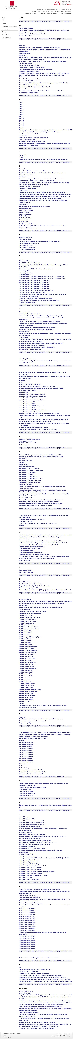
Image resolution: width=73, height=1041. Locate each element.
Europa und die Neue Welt (27, 247)
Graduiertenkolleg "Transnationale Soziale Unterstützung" (37, 347)
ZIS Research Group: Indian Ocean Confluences (34, 973)
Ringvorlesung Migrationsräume (29, 723)
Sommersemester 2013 (26, 750)
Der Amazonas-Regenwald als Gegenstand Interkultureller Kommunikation (42, 179)
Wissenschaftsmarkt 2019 (27, 948)
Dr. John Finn (23, 216)
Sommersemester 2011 (26, 746)
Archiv (21, 77)
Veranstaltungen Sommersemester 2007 (31, 820)
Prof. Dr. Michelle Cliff (26, 672)
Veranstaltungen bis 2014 (27, 819)
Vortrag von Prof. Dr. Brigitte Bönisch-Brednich (33, 865)
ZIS (39, 11)
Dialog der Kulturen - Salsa (27, 188)
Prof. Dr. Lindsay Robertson (27, 662)
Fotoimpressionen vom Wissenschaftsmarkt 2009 (34, 282)
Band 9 (21, 116)
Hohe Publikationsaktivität (27, 362)
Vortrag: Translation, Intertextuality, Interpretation (34, 844)
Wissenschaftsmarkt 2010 (27, 940)
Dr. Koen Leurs (23, 220)
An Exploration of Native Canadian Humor (32, 67)
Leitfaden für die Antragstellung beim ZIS (31, 519)
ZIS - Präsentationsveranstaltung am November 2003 (35, 969)
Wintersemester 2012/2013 (27, 916)
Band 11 (21, 120)
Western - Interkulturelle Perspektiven (30, 903)
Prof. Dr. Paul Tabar (25, 680)
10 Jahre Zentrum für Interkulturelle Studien (32, 34)
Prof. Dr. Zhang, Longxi (26, 697)
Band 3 (21, 106)
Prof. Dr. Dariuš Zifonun (26, 631)
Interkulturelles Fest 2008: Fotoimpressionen (33, 406)
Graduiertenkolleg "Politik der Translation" (32, 345)
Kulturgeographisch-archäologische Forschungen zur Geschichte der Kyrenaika (44, 494)
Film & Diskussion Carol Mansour (29, 263)
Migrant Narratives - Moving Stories (30, 548)
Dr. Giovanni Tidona (25, 214)
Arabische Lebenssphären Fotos (29, 71)
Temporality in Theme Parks (27, 785)
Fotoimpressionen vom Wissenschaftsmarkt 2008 (34, 280)
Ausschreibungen (66, 14)
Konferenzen (23, 458)
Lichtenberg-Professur (26, 521)
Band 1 (21, 102)
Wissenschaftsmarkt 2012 (27, 944)
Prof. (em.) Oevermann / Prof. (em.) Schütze (32, 611)
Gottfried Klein (23, 337)
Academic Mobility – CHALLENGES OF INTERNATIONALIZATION (39, 47)
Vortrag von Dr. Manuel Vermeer (29, 860)
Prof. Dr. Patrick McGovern (27, 676)
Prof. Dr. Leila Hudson (26, 656)
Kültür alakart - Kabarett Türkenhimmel (31, 470)
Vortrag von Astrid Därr (26, 854)
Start (34, 11)
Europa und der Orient (26, 245)
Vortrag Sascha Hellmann (27, 846)
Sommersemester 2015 (26, 754)
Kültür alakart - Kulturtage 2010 (28, 476)
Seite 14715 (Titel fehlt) (26, 991)
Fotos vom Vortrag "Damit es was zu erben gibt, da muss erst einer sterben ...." (43, 294)
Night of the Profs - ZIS (26, 572)
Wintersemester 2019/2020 (27, 930)
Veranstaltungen (30, 14)
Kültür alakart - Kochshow (27, 472)
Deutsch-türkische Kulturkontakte (29, 186)
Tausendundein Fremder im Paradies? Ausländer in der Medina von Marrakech (43, 783)
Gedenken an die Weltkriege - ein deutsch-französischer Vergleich (39, 321)
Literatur (45, 11)
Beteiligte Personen (25, 135)
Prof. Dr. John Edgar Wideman (28, 650)
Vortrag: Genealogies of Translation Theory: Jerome (35, 840)
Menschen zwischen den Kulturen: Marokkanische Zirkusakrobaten (40, 544)
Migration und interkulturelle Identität (30, 552)
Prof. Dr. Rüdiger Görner (26, 685)
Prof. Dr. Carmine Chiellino (27, 619)
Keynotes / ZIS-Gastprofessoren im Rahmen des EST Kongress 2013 (40, 455)
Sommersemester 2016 (26, 756)
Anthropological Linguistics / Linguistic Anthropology (35, 69)
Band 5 (21, 110)
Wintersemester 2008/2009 (27, 909)
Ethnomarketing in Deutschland (29, 243)
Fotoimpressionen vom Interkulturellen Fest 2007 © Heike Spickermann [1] (42, 276)
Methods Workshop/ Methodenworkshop (31, 546)
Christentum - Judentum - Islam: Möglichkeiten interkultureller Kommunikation (43, 159)
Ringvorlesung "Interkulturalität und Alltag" (32, 721)
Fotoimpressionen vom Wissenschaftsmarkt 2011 (34, 286)
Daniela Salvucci (24, 169)
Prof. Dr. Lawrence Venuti (27, 654)
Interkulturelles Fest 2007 (27, 402)
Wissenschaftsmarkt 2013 (27, 946)
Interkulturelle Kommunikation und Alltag (32, 400)
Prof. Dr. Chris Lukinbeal (26, 623)
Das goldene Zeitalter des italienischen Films (33, 171)
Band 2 (21, 104)
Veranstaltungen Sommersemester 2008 (31, 822)
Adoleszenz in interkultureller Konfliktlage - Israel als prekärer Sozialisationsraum (44, 49)
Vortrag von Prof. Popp (26, 877)
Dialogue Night (23, 190)
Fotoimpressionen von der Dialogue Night (32, 292)
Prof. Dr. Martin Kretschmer (27, 668)
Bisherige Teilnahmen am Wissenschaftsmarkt (33, 137)
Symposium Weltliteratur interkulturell (31, 774)
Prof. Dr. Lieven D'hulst (26, 660)
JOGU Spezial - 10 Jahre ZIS (27, 443)
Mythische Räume (24, 560)
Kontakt (63, 9)
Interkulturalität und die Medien (28, 398)
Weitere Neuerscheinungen (27, 895)
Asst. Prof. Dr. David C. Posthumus (30, 81)
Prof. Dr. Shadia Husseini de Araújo (30, 689)
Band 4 (21, 108)
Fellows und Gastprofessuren (61, 11)
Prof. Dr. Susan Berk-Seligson (28, 691)
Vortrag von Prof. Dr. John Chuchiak (30, 867)
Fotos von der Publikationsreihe (29, 296)
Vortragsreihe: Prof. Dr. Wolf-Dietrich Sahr (32, 848)
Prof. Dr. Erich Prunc (25, 635)
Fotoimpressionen (24, 274)
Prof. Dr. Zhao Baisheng (26, 699)
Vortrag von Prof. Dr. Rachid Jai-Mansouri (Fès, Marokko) (37, 871)
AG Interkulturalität (25, 53)
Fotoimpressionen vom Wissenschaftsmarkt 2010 (34, 284)
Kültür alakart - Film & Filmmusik (29, 468)
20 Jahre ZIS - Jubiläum (26, 36)
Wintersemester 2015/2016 (27, 922)
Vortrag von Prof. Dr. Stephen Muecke (30, 873)
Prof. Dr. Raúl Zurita (25, 682)
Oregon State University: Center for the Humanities (35, 586)
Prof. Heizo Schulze (25, 701)
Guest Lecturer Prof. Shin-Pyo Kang (30, 349)
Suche (45, 9)
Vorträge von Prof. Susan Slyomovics (30, 838)
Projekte (42, 14)
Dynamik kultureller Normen (27, 228)
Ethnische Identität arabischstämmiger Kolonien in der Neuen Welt (39, 241)
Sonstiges (66, 21)
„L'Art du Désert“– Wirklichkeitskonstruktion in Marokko (36, 1028)
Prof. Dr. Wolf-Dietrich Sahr (27, 695)
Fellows (21, 259)
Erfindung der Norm (25, 239)
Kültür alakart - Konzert (26, 474)
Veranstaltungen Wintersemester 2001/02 (31, 824)
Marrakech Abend (24, 539)
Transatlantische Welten (26, 791)
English (69, 9)
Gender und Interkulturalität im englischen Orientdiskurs (36, 329)
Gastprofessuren (24, 312)
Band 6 (21, 112)
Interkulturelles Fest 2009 (27, 408)
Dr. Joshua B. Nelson (25, 218)
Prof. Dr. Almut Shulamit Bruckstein (30, 613)
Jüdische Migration (25, 445)
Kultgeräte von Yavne (25, 484)
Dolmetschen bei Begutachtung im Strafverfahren (34, 206)
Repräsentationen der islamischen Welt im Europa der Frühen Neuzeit (40, 719)
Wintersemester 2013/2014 (27, 918)
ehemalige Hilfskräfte (25, 237)
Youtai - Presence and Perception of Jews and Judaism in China (39, 958)
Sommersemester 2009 (26, 742)
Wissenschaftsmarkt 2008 (27, 936)
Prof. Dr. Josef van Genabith (27, 652)
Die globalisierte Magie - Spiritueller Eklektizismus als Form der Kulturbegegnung (44, 196)
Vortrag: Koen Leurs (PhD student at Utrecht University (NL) (37, 842)
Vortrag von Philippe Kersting (28, 862)
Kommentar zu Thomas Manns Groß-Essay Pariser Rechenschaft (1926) (41, 456)
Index (50, 9)
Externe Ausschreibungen (27, 249)
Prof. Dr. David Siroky (25, 633)
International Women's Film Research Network (33, 427)
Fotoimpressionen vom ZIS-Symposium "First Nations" (36, 290)
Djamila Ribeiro (23, 204)
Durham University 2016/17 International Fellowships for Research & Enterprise (43, 226)
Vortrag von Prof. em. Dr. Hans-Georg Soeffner (33, 875)
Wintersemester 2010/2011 (27, 913)
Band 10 (21, 118)
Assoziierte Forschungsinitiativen (29, 79)
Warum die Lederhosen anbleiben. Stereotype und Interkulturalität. (39, 889)
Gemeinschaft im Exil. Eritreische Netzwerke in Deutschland (37, 327)
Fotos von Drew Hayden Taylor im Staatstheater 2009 (35, 298)
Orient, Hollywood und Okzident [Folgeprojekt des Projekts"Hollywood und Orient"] (45, 590)
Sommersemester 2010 (26, 744)
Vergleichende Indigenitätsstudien (29, 826)
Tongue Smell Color (25, 789)
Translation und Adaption (27, 793)
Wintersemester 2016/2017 (27, 924)
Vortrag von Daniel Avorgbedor (28, 856)
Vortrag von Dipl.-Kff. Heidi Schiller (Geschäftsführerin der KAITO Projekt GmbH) (44, 858)
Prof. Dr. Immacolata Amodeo (28, 646)
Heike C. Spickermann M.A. (27, 359)
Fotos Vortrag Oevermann (27, 302)
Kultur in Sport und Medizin (27, 496)
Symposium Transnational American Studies (32, 772)
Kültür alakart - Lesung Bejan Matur (30, 480)
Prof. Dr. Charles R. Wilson (27, 621)
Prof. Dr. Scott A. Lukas (26, 687)
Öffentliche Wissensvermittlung (29, 582)
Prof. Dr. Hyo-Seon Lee (26, 642)
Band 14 (21, 128)
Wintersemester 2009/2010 (27, 911)
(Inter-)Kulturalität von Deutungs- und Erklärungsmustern (37, 1022)
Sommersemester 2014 (26, 752)
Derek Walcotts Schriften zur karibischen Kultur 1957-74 (36, 180)
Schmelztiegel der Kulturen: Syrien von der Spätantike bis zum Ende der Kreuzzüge (45, 732)
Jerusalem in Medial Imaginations (29, 439)
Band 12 (21, 122)
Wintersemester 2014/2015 (27, 920)
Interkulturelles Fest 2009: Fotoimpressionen (33, 410)
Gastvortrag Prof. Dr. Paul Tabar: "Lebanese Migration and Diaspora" (40, 316)
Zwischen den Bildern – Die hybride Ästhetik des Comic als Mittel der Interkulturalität (45, 981)
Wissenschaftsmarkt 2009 (27, 938)
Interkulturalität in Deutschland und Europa (32, 396)
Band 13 (21, 124)
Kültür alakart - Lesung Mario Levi (29, 482)
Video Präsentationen (25, 832)
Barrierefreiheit (55, 1036)
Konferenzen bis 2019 (25, 460)
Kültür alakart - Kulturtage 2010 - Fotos (31, 478)
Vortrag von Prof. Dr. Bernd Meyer (29, 864)
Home (39, 9)
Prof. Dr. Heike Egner (25, 640)
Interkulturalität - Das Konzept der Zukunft (32, 394)
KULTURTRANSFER (25, 498)
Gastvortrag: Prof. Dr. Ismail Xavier (30, 314)
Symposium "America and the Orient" (30, 770)
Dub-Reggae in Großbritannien (28, 224)
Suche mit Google (24, 768)
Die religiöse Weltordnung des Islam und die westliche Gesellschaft (40, 198)
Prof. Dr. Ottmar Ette (25, 674)
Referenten (22, 717)
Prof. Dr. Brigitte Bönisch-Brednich (30, 617)
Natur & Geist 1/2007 (25, 570)
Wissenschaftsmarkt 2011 (27, 942)
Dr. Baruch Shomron (25, 208)
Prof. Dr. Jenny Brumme (26, 648)
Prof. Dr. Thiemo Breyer (26, 693)
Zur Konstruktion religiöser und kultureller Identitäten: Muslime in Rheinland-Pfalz (44, 979)
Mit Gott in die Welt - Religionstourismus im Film (34, 554)
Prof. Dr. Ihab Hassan (25, 644)
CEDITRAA (22, 157)
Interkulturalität (23, 392)
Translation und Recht (26, 795)
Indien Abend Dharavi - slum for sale (30, 384)
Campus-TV (22, 155)
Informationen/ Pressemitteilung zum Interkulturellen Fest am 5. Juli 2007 (41, 388)
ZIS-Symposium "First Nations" (28, 971)
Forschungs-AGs (24, 271)
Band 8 (21, 114)
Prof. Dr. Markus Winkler (26, 666)
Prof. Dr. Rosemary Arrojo (27, 683)
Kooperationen (52, 14)
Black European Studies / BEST (29, 139)
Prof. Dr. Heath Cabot (25, 638)
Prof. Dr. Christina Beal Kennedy (29, 627)
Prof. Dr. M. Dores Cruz (26, 664)
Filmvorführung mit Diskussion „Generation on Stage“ (36, 269)
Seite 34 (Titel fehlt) (25, 993)
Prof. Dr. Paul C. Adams (26, 678)
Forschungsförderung (26, 273)
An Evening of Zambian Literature (29, 65)
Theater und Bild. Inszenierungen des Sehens (33, 787)
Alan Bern (22, 55)
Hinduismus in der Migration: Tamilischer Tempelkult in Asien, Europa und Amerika (45, 361)
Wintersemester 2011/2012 (27, 914)
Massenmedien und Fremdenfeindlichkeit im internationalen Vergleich (40, 541)
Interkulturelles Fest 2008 (27, 404)
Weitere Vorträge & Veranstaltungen (30, 897)
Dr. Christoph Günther (26, 210)
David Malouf (23, 177)
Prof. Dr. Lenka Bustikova (27, 658)
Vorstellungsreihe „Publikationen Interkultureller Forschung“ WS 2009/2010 (42, 836)
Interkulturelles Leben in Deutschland (30, 411)
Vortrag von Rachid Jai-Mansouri (29, 879)
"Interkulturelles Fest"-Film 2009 (29, 1012)
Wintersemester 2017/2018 (27, 926)
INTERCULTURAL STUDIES (27, 390)
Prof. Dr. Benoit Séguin (26, 615)
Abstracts (22, 45)
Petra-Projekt (23, 605)
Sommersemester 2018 (26, 760)
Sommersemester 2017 (26, 758)
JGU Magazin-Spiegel (25, 441)
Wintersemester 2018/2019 (27, 928)
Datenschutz (59, 1034)
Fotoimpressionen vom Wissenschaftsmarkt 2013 (34, 288)
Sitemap (56, 9)
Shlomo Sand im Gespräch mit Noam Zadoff (32, 738)
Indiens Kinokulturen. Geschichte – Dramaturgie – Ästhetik (37, 386)
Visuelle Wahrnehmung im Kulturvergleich (32, 834)
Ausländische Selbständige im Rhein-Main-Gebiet (34, 87)
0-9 (20, 21)
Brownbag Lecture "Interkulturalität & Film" (32, 141)
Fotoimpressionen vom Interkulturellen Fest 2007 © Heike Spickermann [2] (42, 278)
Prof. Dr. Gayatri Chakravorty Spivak (30, 637)
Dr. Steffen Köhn (24, 222)
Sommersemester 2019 (26, 762)
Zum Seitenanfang (65, 1036)
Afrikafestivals (23, 51)
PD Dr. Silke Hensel (25, 599)
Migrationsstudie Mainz (26, 550)
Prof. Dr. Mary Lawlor (25, 670)
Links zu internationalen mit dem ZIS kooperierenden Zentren (38, 523)
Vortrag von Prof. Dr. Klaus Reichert (30, 869)
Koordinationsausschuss (27, 466)
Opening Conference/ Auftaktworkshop (31, 584)
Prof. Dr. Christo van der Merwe (29, 629)
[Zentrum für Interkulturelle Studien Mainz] (36, 4)
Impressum (22, 380)
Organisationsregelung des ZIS (28, 588)
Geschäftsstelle (24, 331)
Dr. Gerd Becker (24, 212)
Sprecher (22, 764)
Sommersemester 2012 (26, 748)
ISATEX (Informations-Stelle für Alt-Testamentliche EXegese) (38, 429)
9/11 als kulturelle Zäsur (26, 28)
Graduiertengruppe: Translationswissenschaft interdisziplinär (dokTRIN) (41, 343)
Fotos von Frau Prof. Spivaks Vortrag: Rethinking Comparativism (39, 300)
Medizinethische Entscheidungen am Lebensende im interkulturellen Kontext (43, 543)
